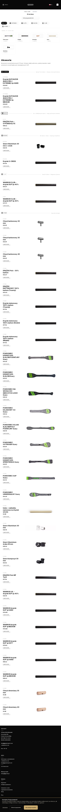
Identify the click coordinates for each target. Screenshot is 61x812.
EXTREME (15, 23)
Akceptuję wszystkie (31, 807)
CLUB (46, 23)
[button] (5, 5)
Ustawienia (5, 807)
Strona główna (27, 11)
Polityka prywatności (49, 802)
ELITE (25, 23)
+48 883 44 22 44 (5, 745)
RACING (36, 23)
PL (52, 4)
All (4, 23)
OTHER (7, 26)
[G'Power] (30, 4)
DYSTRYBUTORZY (5, 766)
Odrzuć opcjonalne (16, 807)
